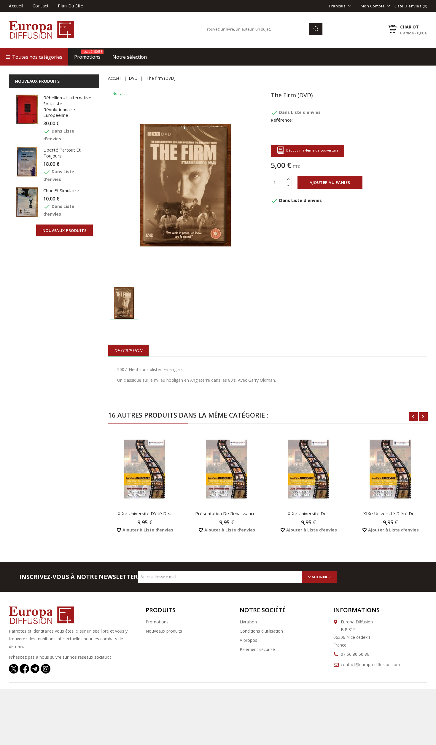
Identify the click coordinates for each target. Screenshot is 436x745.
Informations (356, 610)
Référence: (282, 120)
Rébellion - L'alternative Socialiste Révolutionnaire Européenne (67, 106)
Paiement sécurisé (257, 649)
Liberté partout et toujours (62, 153)
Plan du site (70, 6)
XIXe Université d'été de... (145, 513)
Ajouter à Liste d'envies (147, 530)
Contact (41, 6)
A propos (248, 640)
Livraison (248, 622)
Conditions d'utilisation (261, 631)
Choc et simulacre (61, 190)
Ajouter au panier (330, 182)
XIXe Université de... (308, 513)
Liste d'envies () (410, 6)
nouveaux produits (64, 230)
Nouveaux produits (164, 631)
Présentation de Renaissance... (226, 513)
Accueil (16, 6)
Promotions (157, 622)
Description (128, 350)
